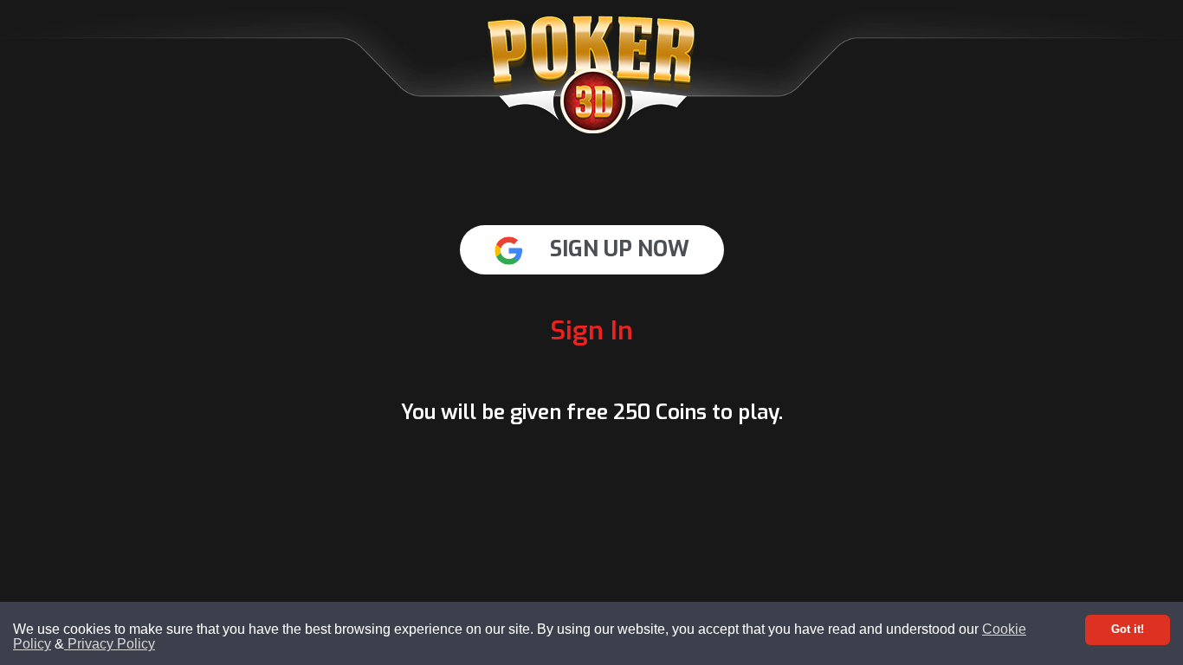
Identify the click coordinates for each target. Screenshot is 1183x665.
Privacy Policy (109, 643)
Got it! (1127, 629)
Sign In (591, 331)
